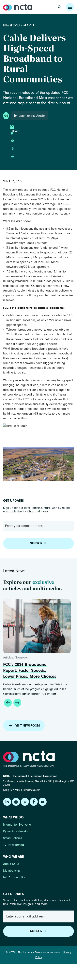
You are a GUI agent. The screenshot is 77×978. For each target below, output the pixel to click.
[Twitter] (25, 802)
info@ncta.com (31, 790)
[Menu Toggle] (70, 7)
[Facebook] (34, 802)
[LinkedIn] (7, 802)
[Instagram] (16, 802)
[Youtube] (43, 802)
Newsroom (11, 25)
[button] (8, 703)
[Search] (60, 7)
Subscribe (38, 543)
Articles (8, 657)
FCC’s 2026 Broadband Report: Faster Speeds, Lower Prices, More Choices (29, 670)
